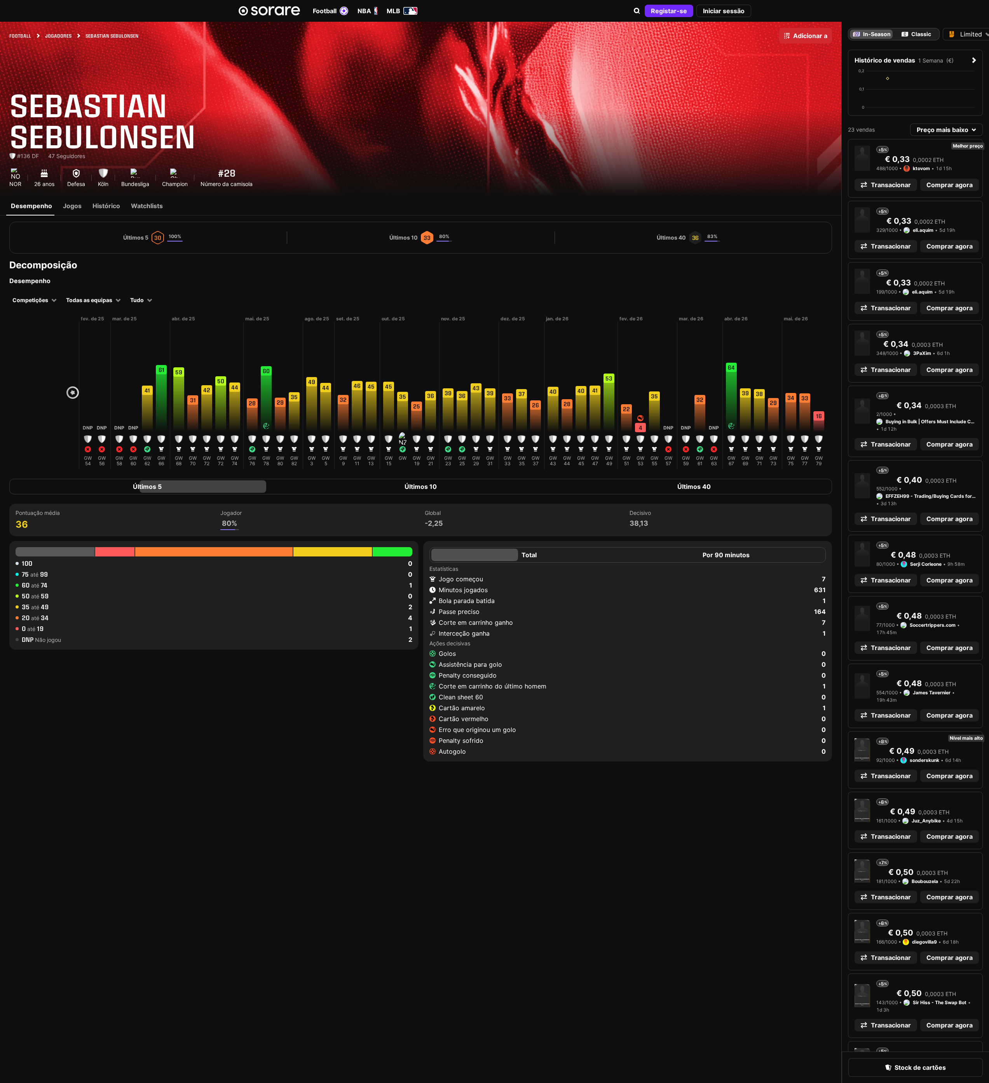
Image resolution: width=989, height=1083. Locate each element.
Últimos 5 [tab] (147, 486)
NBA (364, 11)
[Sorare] (269, 10)
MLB (393, 11)
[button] (637, 11)
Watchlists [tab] (147, 206)
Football (325, 11)
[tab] (916, 34)
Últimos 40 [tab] (694, 486)
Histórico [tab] (106, 206)
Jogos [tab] (72, 206)
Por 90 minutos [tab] (726, 555)
